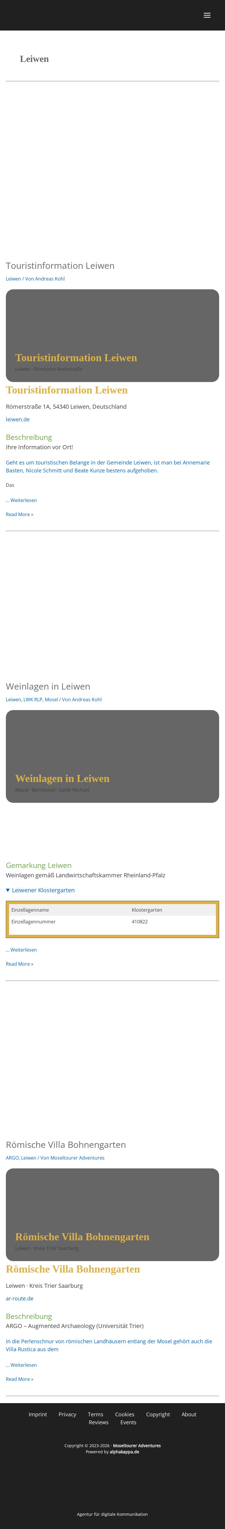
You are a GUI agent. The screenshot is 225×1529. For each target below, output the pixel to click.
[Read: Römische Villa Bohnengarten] (112, 1060)
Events (128, 1422)
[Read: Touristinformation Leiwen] (112, 172)
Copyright (158, 1414)
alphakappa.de (124, 1451)
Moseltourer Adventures (137, 1445)
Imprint (38, 1414)
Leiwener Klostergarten (43, 890)
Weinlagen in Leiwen (48, 686)
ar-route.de (19, 1298)
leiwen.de (18, 419)
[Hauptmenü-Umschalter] (207, 15)
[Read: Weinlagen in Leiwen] (112, 607)
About (189, 1414)
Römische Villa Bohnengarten (66, 1144)
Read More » (19, 514)
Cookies (124, 1414)
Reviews (99, 1422)
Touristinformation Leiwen (60, 265)
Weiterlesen (24, 500)
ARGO (12, 1158)
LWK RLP (32, 699)
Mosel (51, 699)
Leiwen (13, 279)
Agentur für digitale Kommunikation (112, 1514)
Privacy (67, 1414)
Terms (95, 1414)
